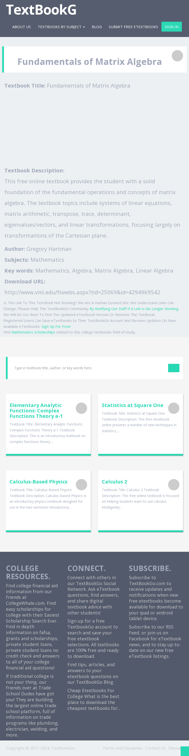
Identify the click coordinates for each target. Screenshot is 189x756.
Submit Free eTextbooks (133, 26)
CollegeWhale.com (25, 603)
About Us (21, 26)
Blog (97, 26)
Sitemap (175, 748)
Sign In (171, 26)
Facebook (139, 639)
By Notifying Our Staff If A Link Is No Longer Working (134, 308)
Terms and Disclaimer (123, 748)
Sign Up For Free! (56, 326)
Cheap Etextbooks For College (90, 693)
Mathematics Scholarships (33, 332)
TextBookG (41, 9)
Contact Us (155, 748)
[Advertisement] (95, 127)
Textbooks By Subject (60, 26)
